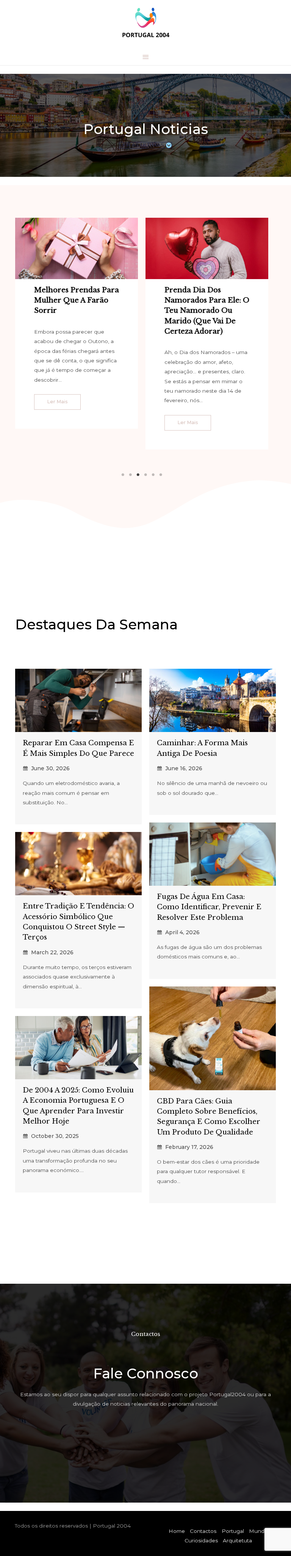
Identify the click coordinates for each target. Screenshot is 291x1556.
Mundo (258, 1531)
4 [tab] (145, 475)
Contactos (203, 1531)
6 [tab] (160, 475)
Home (177, 1531)
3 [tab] (138, 475)
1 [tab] (123, 475)
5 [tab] (153, 475)
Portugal (233, 1531)
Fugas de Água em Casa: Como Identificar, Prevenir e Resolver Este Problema (209, 907)
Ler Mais (57, 401)
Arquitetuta (237, 1540)
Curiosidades (201, 1540)
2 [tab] (130, 475)
